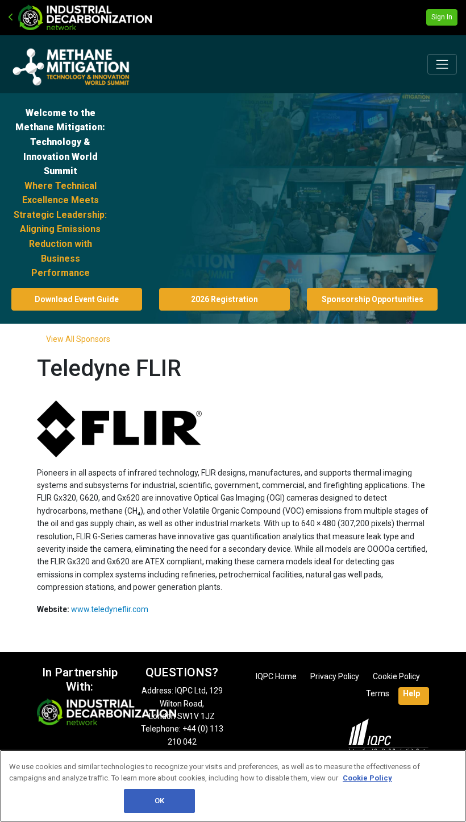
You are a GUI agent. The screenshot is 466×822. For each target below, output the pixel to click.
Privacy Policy (334, 676)
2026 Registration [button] (224, 299)
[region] (233, 786)
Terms (377, 693)
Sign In (441, 17)
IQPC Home (276, 676)
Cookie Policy (396, 676)
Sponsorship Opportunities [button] (372, 299)
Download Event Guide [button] (77, 299)
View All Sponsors (78, 339)
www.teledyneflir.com (109, 609)
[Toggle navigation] (442, 64)
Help (411, 693)
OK (159, 800)
